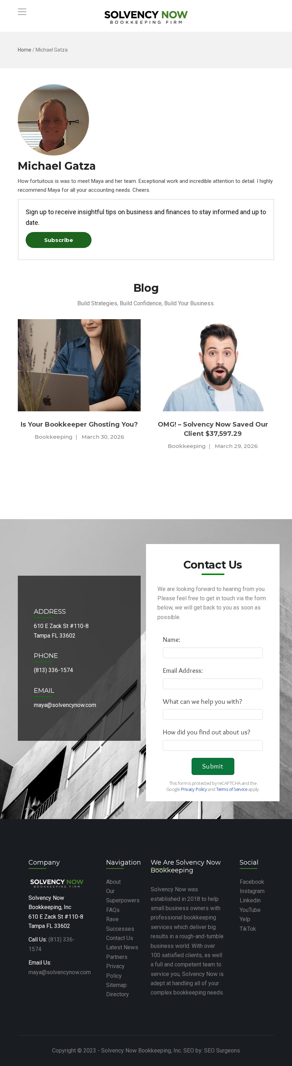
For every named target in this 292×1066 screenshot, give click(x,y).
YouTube (250, 910)
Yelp (245, 919)
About (113, 881)
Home (24, 50)
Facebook (252, 881)
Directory (117, 994)
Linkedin (250, 900)
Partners (116, 957)
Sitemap (116, 985)
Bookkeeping (66, 446)
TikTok (248, 928)
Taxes (220, 446)
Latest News (122, 947)
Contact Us (119, 938)
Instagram (252, 891)
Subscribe (58, 240)
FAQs (113, 910)
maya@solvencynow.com (59, 972)
